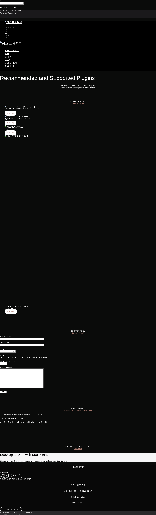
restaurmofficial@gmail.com (9, 13)
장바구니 (10, 113)
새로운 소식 (9, 35)
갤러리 (7, 31)
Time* (2, 355)
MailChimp (78, 449)
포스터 (7, 33)
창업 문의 (8, 37)
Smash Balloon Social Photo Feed (78, 411)
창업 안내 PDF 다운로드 (11, 509)
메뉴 (6, 29)
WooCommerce (78, 103)
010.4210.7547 (5, 12)
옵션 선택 (11, 311)
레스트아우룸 (9, 27)
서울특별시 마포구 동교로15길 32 (10, 10)
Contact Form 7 (78, 333)
